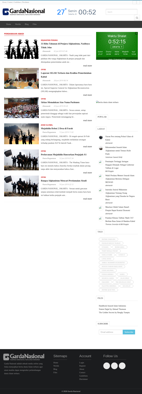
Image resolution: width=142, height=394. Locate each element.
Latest (101, 129)
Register (82, 366)
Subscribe (103, 324)
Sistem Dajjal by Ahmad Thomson (112, 309)
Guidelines (17, 2)
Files (34, 24)
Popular (102, 117)
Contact (9, 2)
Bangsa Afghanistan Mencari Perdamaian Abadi (64, 180)
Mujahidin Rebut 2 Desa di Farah (57, 128)
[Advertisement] (117, 80)
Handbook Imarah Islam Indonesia (112, 306)
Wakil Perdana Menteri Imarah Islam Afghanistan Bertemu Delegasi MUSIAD (119, 178)
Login (81, 363)
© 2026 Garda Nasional (71, 391)
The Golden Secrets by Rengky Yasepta (114, 312)
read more (87, 65)
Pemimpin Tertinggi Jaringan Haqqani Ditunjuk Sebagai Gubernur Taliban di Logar (119, 164)
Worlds (18, 24)
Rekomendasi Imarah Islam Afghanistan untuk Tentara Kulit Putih (118, 150)
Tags (100, 232)
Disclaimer (25, 2)
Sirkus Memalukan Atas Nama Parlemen (60, 102)
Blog (27, 24)
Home (8, 24)
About (4, 2)
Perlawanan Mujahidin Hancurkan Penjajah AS (64, 154)
